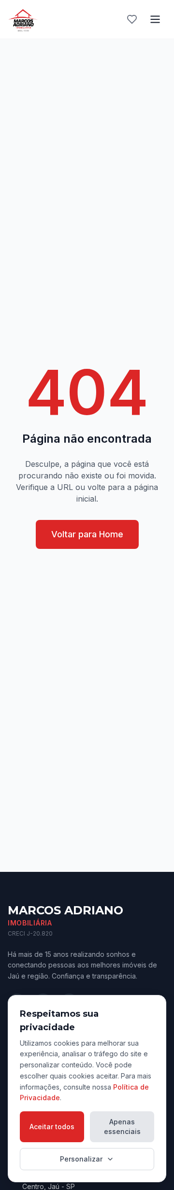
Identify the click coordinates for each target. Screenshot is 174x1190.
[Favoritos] (132, 19)
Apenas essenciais (122, 1126)
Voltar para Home (87, 534)
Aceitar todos (51, 1126)
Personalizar (81, 1159)
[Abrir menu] (155, 19)
